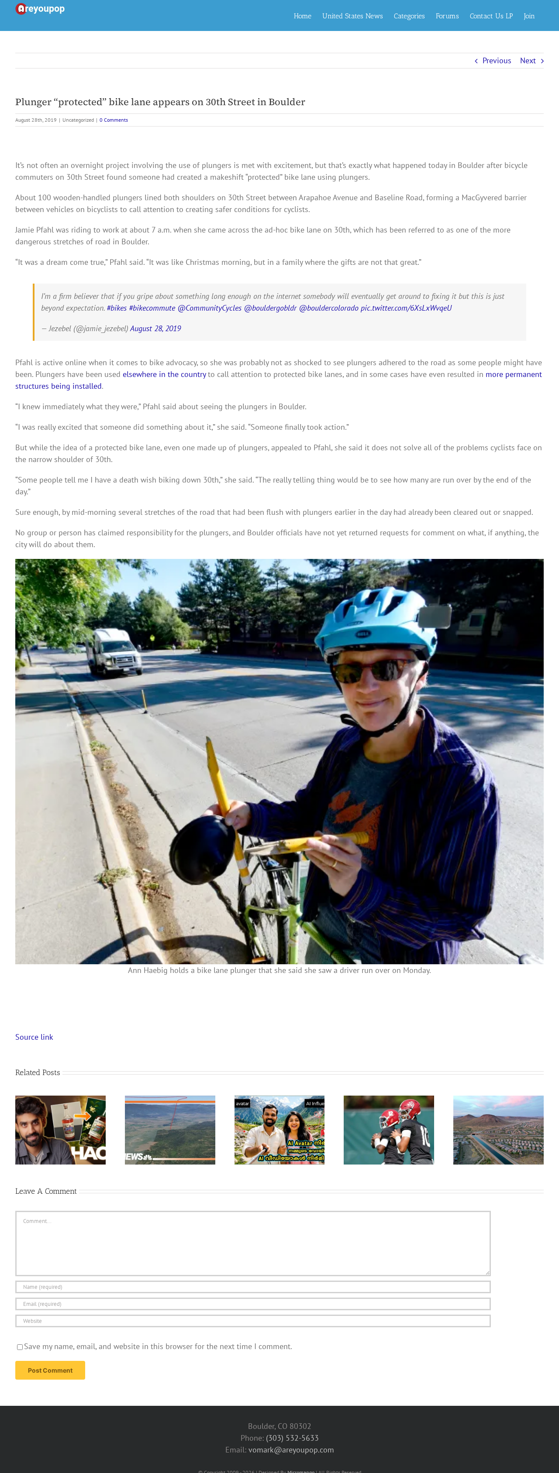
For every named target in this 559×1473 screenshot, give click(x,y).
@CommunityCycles (209, 308)
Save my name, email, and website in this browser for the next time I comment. (158, 1346)
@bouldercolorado (329, 308)
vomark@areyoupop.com (291, 1450)
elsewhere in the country (164, 374)
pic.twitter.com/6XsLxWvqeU (406, 308)
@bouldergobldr (270, 308)
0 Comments (114, 119)
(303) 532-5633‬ (292, 1438)
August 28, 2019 (155, 328)
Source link (34, 1037)
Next (528, 60)
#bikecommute (152, 308)
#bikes (117, 308)
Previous (497, 60)
